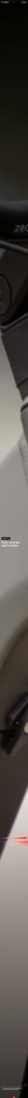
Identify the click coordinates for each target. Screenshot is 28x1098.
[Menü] (24, 2)
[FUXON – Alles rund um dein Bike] (14, 2)
